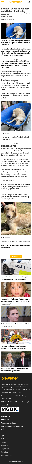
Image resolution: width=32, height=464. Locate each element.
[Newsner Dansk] (15, 2)
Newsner (3, 14)
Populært (5, 449)
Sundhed (4, 452)
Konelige (4, 445)
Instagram (7, 133)
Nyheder (4, 439)
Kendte (4, 442)
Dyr (8, 14)
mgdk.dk (4, 405)
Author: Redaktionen (6, 16)
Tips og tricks (6, 455)
